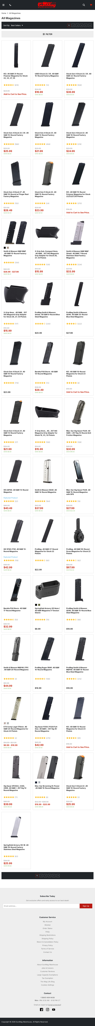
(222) (79, 324)
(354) (17, 262)
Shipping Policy (47, 939)
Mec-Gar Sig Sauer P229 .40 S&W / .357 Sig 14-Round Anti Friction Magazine (78, 433)
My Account (47, 922)
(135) (48, 264)
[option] (5, 248)
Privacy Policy (47, 945)
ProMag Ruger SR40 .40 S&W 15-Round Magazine (47, 668)
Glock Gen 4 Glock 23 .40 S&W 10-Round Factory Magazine (14, 374)
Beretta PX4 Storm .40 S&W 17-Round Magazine (15, 609)
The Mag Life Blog (47, 982)
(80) (47, 560)
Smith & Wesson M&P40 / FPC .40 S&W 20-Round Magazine (16, 668)
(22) (16, 501)
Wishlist (47, 925)
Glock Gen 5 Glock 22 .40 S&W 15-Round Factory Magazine (45, 194)
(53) (16, 620)
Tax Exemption (47, 978)
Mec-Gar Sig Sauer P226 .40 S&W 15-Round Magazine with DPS (78, 492)
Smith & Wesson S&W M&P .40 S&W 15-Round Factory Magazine (15, 253)
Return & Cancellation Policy (47, 942)
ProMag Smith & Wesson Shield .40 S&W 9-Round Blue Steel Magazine (47, 314)
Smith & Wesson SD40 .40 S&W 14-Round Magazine (46, 491)
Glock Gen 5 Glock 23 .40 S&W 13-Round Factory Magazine (14, 433)
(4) (16, 679)
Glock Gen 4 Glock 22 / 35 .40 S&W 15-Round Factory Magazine (16, 135)
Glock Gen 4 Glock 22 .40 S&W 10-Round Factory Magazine (77, 135)
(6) (78, 383)
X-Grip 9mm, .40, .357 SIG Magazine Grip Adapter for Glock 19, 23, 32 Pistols (46, 433)
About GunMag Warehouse (47, 965)
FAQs (48, 932)
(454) (48, 144)
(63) (16, 856)
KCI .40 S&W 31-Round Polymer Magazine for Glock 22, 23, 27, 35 (16, 76)
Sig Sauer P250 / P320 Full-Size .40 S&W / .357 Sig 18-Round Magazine (46, 729)
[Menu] (3, 5)
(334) (79, 264)
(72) (47, 383)
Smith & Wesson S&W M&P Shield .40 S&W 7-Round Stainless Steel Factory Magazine (77, 254)
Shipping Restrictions (47, 935)
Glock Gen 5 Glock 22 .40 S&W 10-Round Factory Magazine (77, 788)
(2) (16, 738)
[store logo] (47, 4)
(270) (48, 738)
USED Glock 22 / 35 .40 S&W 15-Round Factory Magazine (47, 75)
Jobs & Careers (47, 968)
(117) (16, 324)
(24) (47, 203)
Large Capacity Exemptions (47, 975)
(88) (79, 620)
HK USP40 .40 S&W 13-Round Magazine (16, 491)
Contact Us (47, 952)
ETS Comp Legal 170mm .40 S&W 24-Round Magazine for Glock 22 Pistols (16, 729)
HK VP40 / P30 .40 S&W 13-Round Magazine (15, 550)
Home (3, 13)
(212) (79, 679)
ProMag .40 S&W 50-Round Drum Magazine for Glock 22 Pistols (78, 551)
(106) (48, 679)
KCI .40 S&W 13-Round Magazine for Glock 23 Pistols (75, 729)
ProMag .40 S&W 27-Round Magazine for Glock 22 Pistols (46, 551)
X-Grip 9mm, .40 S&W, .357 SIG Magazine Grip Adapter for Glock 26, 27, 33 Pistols (15, 314)
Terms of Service (47, 949)
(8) (47, 797)
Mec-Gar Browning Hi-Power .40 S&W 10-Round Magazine (47, 787)
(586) (17, 144)
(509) (79, 85)
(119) (16, 560)
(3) (78, 797)
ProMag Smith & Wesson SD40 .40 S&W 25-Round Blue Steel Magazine (76, 314)
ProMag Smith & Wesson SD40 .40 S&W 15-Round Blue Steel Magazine (78, 610)
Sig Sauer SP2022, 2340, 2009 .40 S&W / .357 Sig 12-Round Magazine (15, 788)
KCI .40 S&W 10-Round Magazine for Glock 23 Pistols (75, 374)
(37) (16, 442)
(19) (78, 501)
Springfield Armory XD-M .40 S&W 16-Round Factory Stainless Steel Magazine (16, 847)
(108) (48, 442)
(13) (47, 85)
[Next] (90, 25)
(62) (79, 560)
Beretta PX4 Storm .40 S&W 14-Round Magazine (46, 373)
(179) (17, 383)
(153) (17, 203)
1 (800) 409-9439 (48, 997)
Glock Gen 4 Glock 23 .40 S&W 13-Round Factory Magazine (45, 135)
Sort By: (6, 25)
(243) (48, 324)
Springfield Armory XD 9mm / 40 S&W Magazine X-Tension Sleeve (47, 610)
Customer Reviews (47, 971)
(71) (16, 797)
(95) (79, 738)
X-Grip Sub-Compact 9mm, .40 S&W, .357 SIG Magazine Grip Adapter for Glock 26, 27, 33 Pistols (47, 254)
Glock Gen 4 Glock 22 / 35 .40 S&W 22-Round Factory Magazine (78, 76)
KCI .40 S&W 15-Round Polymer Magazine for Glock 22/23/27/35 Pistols (78, 194)
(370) (79, 203)
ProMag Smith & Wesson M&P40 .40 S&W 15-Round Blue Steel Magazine (77, 669)
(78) (47, 620)
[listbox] (16, 248)
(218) (79, 144)
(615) (17, 85)
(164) (48, 501)
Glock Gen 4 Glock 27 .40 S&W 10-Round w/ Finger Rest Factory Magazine (16, 194)
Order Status (47, 928)
